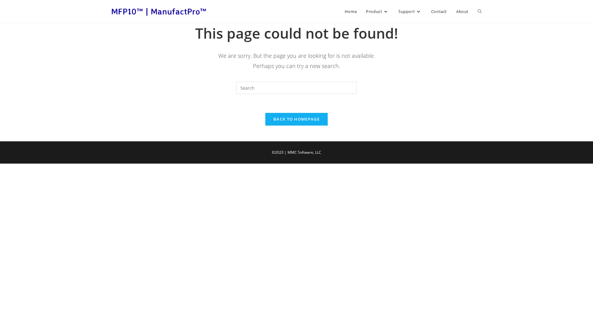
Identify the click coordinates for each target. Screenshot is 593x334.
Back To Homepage (296, 119)
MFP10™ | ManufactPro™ (158, 11)
